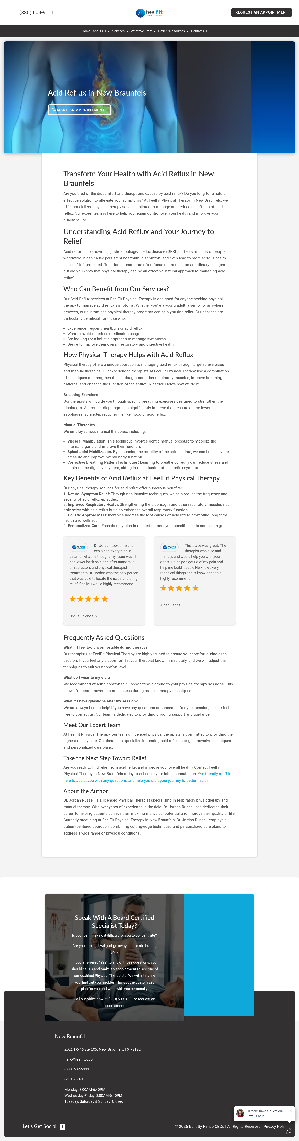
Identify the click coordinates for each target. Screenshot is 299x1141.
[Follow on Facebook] (62, 1127)
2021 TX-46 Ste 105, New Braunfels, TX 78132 (102, 1049)
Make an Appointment (81, 110)
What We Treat (141, 31)
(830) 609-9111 (121, 999)
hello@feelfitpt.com (80, 1059)
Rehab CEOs (213, 1126)
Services (118, 31)
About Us (99, 31)
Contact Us (199, 31)
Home (86, 31)
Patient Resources (171, 31)
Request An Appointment (261, 12)
